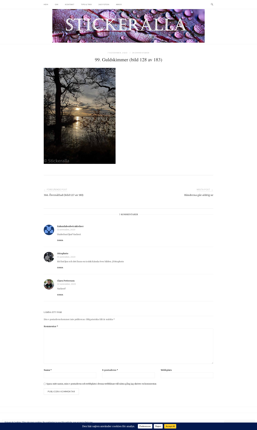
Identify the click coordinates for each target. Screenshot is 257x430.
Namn (48, 370)
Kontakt (69, 4)
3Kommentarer (140, 53)
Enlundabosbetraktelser (70, 226)
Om (56, 4)
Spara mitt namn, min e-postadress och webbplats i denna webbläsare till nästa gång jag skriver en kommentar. (101, 384)
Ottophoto (62, 253)
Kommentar (51, 326)
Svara (60, 240)
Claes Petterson (66, 280)
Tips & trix (86, 4)
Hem (46, 4)
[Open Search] (212, 4)
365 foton (103, 4)
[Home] (128, 41)
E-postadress (110, 370)
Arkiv (119, 4)
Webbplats (166, 370)
